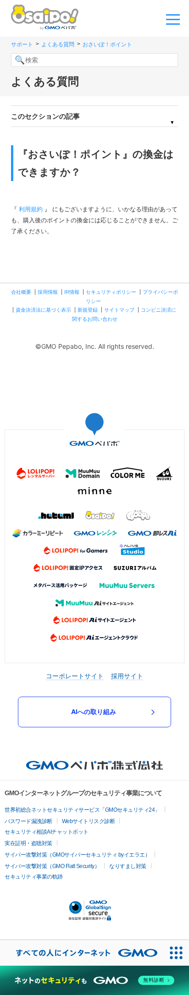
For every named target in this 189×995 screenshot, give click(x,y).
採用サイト (127, 676)
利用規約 (31, 209)
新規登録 (88, 310)
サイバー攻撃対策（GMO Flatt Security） (52, 866)
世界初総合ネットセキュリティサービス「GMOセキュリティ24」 (82, 810)
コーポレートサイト (75, 676)
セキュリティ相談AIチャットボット (47, 832)
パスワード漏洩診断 (28, 821)
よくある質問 (57, 44)
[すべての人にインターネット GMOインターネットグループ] (81, 953)
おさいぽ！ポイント (107, 44)
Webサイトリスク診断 (88, 821)
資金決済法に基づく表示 (43, 310)
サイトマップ (119, 310)
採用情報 (48, 292)
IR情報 (71, 292)
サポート (22, 44)
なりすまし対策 (127, 866)
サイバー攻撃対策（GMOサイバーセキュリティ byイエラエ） (77, 855)
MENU (173, 18)
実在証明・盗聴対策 (28, 843)
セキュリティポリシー (111, 292)
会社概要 (21, 292)
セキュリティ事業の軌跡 (34, 877)
